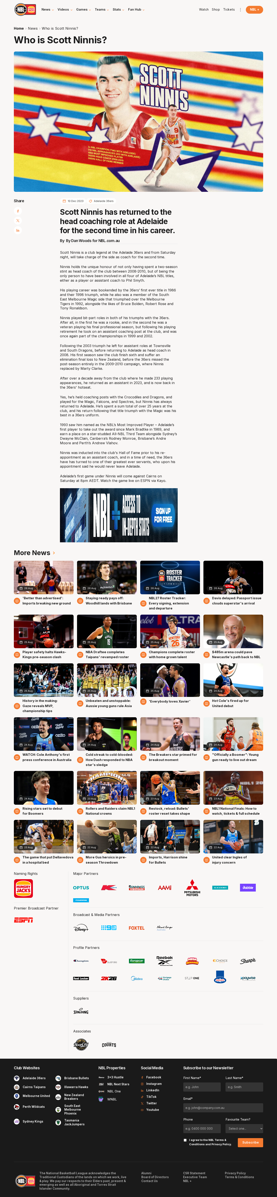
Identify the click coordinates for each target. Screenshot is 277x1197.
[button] (48, 10)
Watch (204, 9)
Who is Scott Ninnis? (60, 28)
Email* (188, 1099)
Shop (216, 9)
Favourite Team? (237, 1119)
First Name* (192, 1078)
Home (19, 28)
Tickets (229, 9)
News (33, 28)
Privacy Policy (221, 1144)
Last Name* (234, 1078)
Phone (188, 1119)
